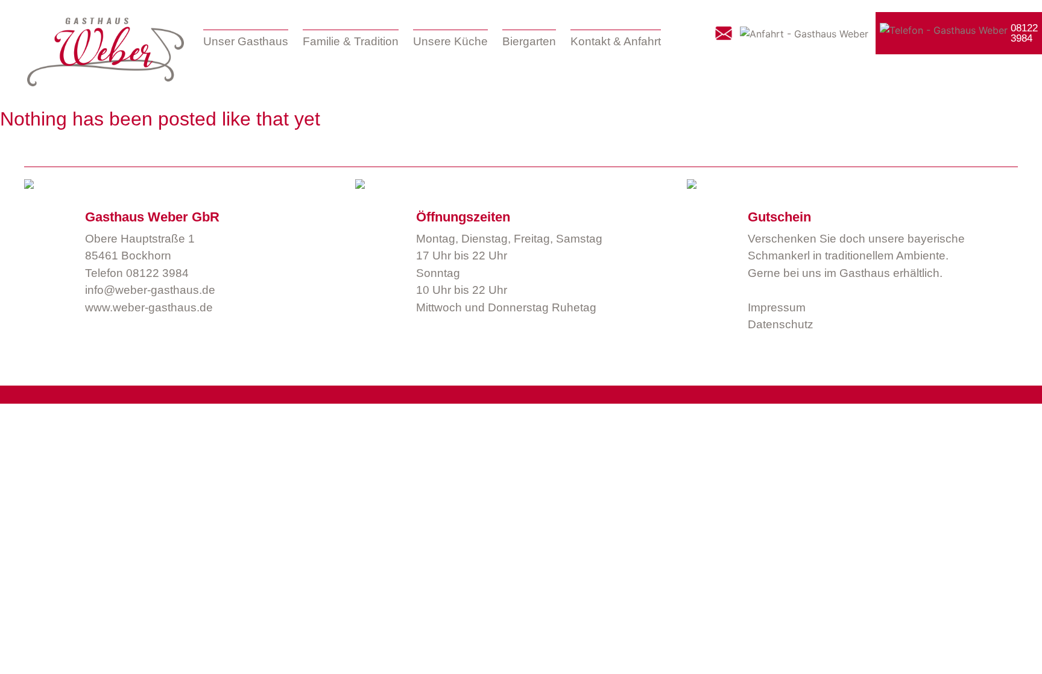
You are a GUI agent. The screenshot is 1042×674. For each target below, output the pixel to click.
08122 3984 (157, 273)
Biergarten (529, 41)
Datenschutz (780, 324)
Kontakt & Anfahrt (615, 41)
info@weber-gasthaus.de (150, 290)
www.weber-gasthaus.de (149, 307)
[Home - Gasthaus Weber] (105, 52)
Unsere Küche (450, 41)
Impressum (777, 307)
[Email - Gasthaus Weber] (724, 33)
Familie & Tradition (351, 41)
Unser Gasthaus (245, 41)
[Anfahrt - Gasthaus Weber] (804, 33)
